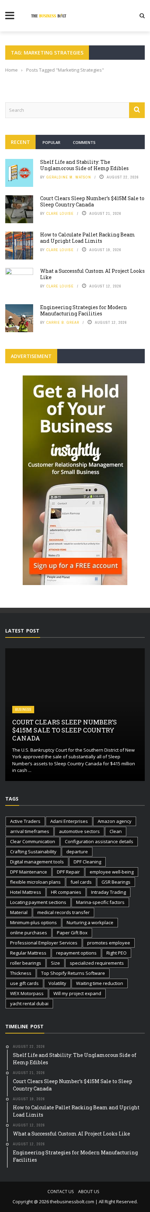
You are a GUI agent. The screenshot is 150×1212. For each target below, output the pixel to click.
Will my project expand (77, 993)
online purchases (28, 932)
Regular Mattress (28, 953)
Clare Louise (60, 213)
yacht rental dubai (29, 1003)
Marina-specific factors (100, 902)
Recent (20, 142)
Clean (116, 831)
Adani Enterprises (69, 821)
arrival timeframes (29, 831)
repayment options (76, 953)
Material (19, 912)
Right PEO (116, 953)
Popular (51, 142)
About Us (88, 1192)
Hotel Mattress (25, 892)
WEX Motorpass (27, 993)
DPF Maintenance (28, 872)
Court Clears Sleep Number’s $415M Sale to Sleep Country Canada (92, 201)
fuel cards (81, 882)
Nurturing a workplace (90, 922)
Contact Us (60, 1192)
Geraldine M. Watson (68, 177)
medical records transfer (63, 912)
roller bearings (25, 963)
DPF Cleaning (87, 862)
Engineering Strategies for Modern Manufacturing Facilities (83, 310)
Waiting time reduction (99, 983)
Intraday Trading (108, 892)
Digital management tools (37, 862)
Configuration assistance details (99, 841)
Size (55, 963)
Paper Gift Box (72, 932)
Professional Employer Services (43, 943)
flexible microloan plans (35, 882)
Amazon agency (115, 821)
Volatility (57, 983)
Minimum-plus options (33, 922)
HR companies (66, 892)
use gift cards (24, 983)
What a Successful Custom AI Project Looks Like (92, 274)
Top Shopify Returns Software (73, 973)
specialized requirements (97, 963)
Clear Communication (32, 841)
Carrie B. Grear (62, 322)
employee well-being (112, 872)
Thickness (20, 973)
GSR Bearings (116, 882)
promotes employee (108, 943)
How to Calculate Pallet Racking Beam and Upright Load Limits (87, 237)
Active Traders (25, 821)
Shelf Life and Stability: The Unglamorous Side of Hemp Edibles (84, 165)
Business (23, 709)
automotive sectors (79, 831)
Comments (84, 142)
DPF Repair (68, 872)
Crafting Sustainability (33, 851)
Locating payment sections (38, 902)
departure (77, 851)
